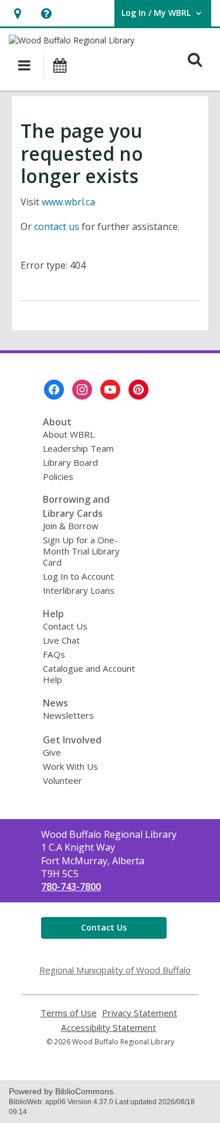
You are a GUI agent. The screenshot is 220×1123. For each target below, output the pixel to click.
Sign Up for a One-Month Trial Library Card (81, 551)
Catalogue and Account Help (89, 673)
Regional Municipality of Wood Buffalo (115, 970)
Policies (58, 476)
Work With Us (70, 766)
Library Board (70, 462)
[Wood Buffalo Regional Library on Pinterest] (138, 390)
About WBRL (68, 434)
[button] (46, 13)
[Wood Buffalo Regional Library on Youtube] (110, 390)
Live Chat (61, 640)
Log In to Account (78, 576)
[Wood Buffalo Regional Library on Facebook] (54, 390)
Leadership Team (78, 448)
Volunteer (62, 780)
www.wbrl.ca (68, 201)
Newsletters (68, 715)
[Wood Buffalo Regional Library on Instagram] (82, 390)
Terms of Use (68, 1013)
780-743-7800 (71, 886)
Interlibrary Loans (78, 590)
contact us (56, 226)
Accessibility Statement (108, 1027)
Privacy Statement (139, 1013)
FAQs (54, 654)
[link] (17, 13)
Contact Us (65, 626)
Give (52, 752)
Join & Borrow (71, 526)
